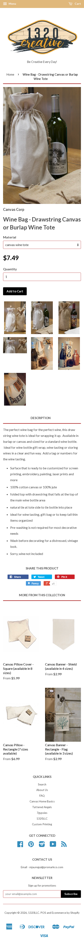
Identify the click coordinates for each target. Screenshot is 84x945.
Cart (77, 3)
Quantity (10, 269)
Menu (12, 3)
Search (42, 784)
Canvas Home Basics (42, 801)
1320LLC (42, 818)
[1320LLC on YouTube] (53, 845)
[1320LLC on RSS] (64, 845)
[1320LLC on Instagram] (42, 845)
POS (43, 912)
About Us (42, 790)
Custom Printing (42, 824)
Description (41, 418)
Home (10, 74)
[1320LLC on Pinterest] (31, 845)
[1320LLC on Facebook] (20, 845)
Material (9, 237)
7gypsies (42, 812)
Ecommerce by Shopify (66, 912)
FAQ (42, 795)
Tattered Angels (42, 807)
